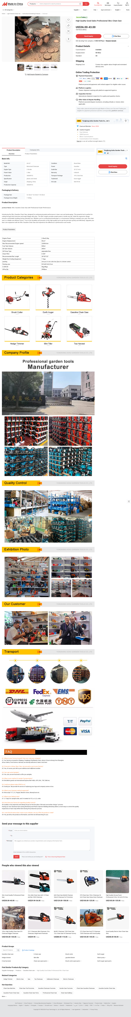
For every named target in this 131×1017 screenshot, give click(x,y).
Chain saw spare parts (40, 961)
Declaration (85, 1009)
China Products (28, 1003)
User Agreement (76, 1009)
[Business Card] (126, 158)
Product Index (98, 1003)
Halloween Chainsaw (53, 979)
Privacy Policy (94, 1009)
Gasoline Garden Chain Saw (107, 988)
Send (16, 857)
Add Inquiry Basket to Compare (37, 74)
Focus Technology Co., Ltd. (53, 1009)
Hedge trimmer (6, 957)
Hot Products (18, 1003)
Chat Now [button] (117, 36)
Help (95, 10)
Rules (127, 10)
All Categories (9, 10)
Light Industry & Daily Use (13, 13)
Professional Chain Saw (50, 993)
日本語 (86, 1005)
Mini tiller (36, 957)
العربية (75, 1005)
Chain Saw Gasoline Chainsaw (86, 988)
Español (27, 1005)
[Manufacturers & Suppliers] (12, 4)
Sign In (79, 141)
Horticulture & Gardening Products (31, 13)
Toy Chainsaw (38, 979)
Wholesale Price (68, 1003)
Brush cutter (69, 954)
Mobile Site (107, 1003)
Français (40, 1005)
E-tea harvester (6, 961)
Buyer (85, 10)
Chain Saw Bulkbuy (66, 993)
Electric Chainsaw (68, 979)
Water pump (101, 957)
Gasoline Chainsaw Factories (46, 988)
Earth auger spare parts (104, 961)
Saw (29, 979)
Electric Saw (20, 979)
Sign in (127, 5)
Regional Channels (88, 1003)
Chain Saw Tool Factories (26, 988)
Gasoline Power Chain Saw (11, 993)
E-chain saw (37, 954)
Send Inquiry (88, 36)
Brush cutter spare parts (73, 961)
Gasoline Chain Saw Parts (31, 993)
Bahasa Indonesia (118, 1005)
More (3, 996)
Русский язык (48, 1005)
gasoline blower (70, 957)
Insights (114, 1003)
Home (3, 13)
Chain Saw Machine (9, 988)
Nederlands (69, 1005)
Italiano (56, 1005)
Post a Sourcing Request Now (55, 857)
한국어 (81, 1005)
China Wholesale (57, 1003)
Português (33, 1005)
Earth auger (100, 954)
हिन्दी (91, 1005)
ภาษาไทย (96, 1005)
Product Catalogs (29, 950)
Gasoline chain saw (7, 954)
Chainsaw (44, 13)
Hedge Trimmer (7, 979)
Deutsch (62, 1005)
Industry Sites (77, 1003)
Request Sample (111, 41)
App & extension (105, 10)
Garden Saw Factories (66, 988)
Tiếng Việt (109, 1005)
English (21, 1005)
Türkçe (103, 1005)
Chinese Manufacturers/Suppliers (42, 1003)
